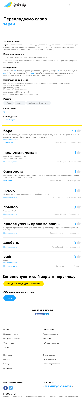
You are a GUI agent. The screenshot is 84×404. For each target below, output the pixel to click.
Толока (6, 347)
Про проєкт (7, 355)
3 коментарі (8, 142)
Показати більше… (10, 139)
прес (5, 112)
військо (9, 103)
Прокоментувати (10, 162)
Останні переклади (50, 334)
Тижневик (47, 338)
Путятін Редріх (57, 197)
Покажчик (7, 330)
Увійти (9, 298)
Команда (6, 364)
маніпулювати (58, 386)
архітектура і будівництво (38, 103)
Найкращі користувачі (51, 343)
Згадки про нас (49, 355)
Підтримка (7, 368)
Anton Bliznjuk (9, 120)
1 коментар (7, 181)
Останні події (8, 343)
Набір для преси (49, 359)
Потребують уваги (10, 334)
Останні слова (48, 330)
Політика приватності (51, 364)
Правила (6, 359)
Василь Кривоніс (56, 181)
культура (20, 103)
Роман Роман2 (57, 247)
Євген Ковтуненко (63, 266)
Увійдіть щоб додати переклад (23, 284)
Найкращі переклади (11, 338)
